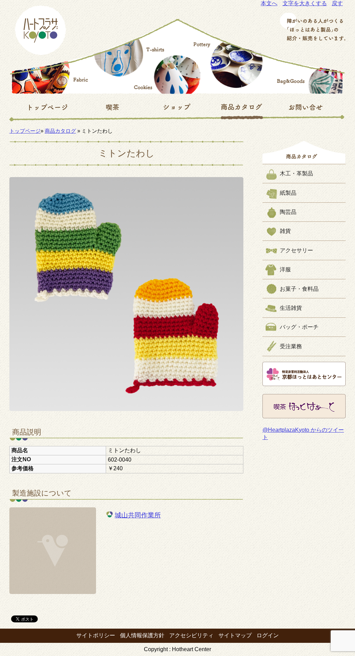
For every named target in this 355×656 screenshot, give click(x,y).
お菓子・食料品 (299, 289)
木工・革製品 (296, 173)
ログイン (268, 635)
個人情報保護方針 (142, 635)
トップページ (25, 131)
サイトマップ (235, 635)
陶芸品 (288, 212)
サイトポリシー (95, 635)
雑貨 (285, 231)
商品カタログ (60, 131)
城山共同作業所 (138, 515)
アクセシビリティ (191, 635)
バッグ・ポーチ (299, 327)
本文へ (269, 3)
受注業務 (291, 346)
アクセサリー (296, 250)
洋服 (285, 269)
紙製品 (288, 193)
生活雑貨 (291, 308)
